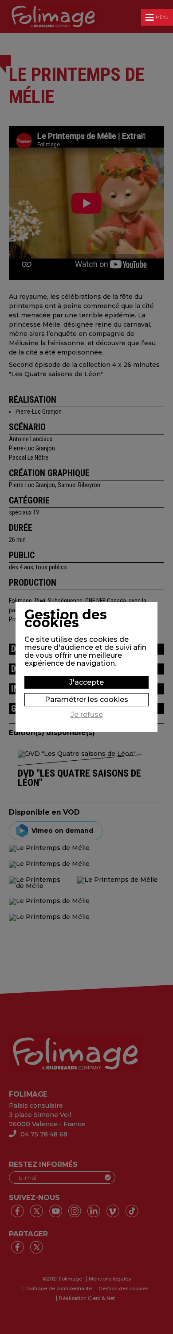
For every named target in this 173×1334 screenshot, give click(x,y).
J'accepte (86, 682)
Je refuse (87, 715)
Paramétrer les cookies (86, 699)
